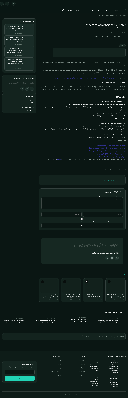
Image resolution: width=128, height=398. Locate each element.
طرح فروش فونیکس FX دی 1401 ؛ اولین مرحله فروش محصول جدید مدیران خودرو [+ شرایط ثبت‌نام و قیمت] (85, 78)
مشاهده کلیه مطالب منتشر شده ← (107, 181)
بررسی (70, 10)
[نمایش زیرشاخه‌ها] (113, 10)
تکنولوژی (117, 10)
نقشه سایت (82, 372)
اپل (60, 368)
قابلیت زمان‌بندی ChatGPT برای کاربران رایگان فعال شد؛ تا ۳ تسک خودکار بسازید (14, 39)
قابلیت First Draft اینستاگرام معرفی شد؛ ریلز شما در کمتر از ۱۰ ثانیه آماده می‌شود (14, 28)
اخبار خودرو (31, 105)
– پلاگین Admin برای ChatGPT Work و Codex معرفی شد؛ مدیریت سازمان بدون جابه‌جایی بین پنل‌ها (14, 63)
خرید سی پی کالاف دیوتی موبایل (92, 337)
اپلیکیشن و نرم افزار (56, 372)
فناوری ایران (31, 103)
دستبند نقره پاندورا (108, 337)
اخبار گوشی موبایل (29, 100)
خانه (124, 15)
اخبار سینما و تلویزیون (28, 107)
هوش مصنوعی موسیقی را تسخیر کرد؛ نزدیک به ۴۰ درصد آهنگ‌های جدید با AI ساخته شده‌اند (50, 298)
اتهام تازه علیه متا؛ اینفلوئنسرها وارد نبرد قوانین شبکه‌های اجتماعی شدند (45, 321)
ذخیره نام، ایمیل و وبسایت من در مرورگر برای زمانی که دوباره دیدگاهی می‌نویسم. (100, 222)
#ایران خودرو (110, 169)
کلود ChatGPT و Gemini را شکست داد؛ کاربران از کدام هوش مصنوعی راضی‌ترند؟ (72, 297)
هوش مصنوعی (96, 10)
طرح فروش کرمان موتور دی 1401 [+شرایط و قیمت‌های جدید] (107, 148)
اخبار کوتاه (118, 15)
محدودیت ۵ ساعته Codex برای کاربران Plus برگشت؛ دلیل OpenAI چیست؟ (93, 297)
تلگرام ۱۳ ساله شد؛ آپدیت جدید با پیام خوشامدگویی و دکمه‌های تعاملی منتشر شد (77, 321)
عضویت (20, 378)
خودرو (107, 10)
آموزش (59, 364)
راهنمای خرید (78, 10)
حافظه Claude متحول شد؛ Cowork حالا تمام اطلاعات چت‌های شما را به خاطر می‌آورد (15, 50)
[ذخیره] (109, 281)
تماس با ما (82, 368)
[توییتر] (117, 258)
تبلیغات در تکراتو (81, 361)
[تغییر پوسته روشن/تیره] (7, 4)
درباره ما (83, 364)
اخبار (124, 10)
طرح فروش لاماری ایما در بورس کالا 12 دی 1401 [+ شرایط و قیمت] (106, 151)
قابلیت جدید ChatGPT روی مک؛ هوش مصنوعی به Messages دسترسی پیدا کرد (13, 321)
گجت (87, 10)
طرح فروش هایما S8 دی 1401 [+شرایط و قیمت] (111, 145)
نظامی (63, 10)
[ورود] (14, 4)
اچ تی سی (58, 375)
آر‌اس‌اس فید (82, 375)
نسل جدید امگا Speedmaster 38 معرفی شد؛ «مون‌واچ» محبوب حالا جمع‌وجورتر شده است (115, 298)
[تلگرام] (107, 258)
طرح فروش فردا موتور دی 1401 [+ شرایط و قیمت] (111, 157)
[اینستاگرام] (112, 258)
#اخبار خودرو (121, 169)
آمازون (59, 361)
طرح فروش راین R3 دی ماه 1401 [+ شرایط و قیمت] (110, 154)
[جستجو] (2, 4)
